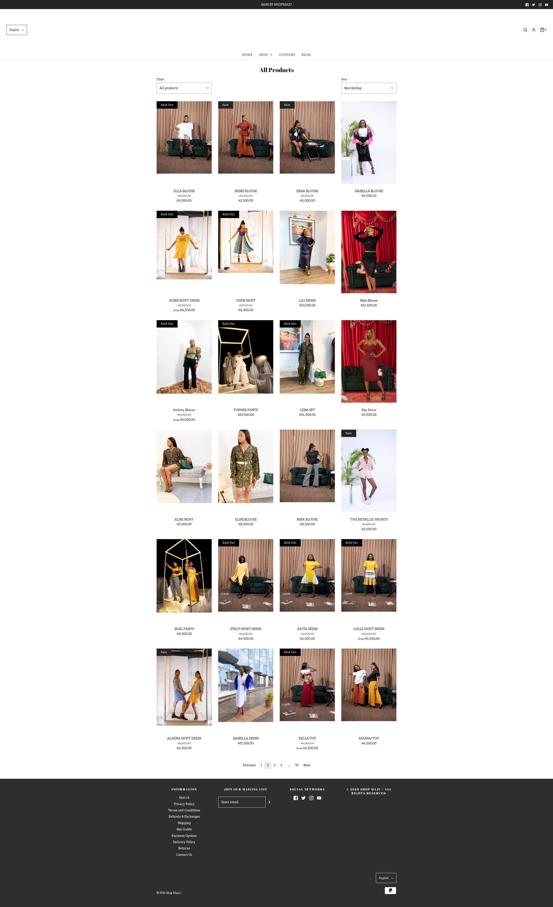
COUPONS (287, 54)
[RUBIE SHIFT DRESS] (184, 253)
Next (307, 765)
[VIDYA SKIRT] (245, 253)
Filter (160, 79)
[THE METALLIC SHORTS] (368, 472)
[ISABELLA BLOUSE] (368, 143)
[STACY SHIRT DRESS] (245, 581)
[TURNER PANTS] (245, 362)
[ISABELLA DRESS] (245, 691)
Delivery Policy (184, 842)
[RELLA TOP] (307, 691)
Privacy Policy (184, 804)
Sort (344, 79)
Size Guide (184, 829)
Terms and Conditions (184, 810)
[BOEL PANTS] (184, 581)
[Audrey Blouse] (184, 362)
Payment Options (184, 835)
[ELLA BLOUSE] (184, 143)
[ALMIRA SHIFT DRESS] (184, 691)
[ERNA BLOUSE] (307, 143)
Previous (249, 765)
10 (297, 765)
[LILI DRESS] (307, 253)
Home (247, 54)
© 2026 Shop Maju (168, 892)
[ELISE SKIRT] (184, 472)
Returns (184, 848)
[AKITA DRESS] (307, 581)
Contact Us (184, 854)
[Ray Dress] (368, 362)
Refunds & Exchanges (184, 816)
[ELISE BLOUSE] (245, 472)
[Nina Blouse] (368, 253)
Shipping (184, 823)
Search (184, 797)
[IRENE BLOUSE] (245, 143)
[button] (16, 30)
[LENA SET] (307, 362)
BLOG (306, 54)
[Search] (525, 30)
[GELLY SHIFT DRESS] (368, 581)
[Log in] (533, 30)
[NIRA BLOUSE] (307, 472)
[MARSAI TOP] (368, 691)
